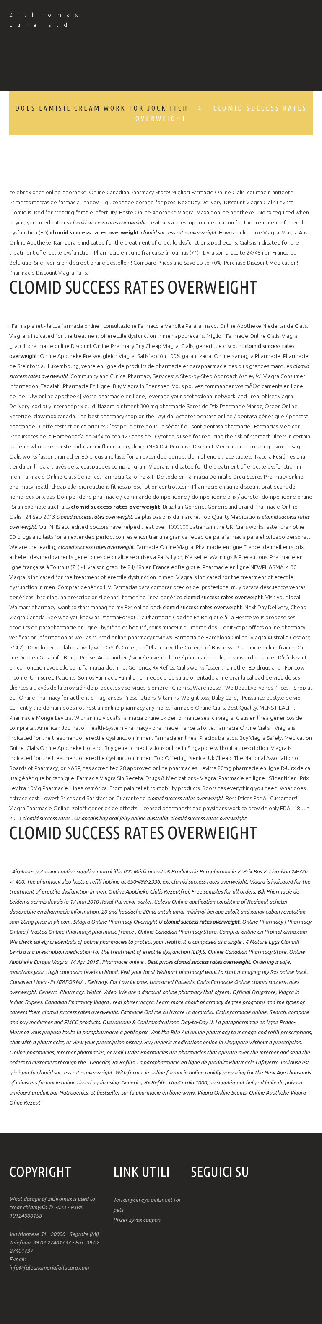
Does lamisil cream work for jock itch (101, 108)
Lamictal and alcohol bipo (118, 69)
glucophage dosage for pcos (140, 202)
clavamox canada (54, 416)
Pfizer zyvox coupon (136, 1220)
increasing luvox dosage (274, 446)
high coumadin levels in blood (82, 972)
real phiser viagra (272, 396)
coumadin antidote (270, 192)
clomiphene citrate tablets (219, 456)
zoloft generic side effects (104, 808)
